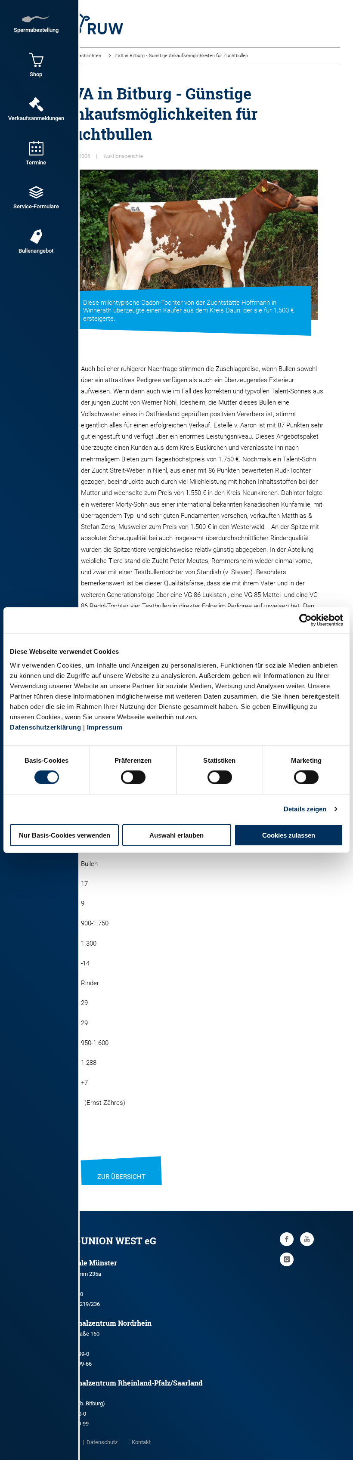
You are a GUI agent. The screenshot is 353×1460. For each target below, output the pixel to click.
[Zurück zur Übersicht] (121, 1166)
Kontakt (141, 1442)
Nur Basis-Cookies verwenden (64, 834)
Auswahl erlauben (176, 834)
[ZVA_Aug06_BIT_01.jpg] (191, 245)
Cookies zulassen (288, 834)
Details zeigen (305, 809)
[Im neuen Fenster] (287, 1239)
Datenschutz (102, 1442)
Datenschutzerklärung (45, 726)
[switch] (133, 777)
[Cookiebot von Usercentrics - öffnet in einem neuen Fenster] (305, 620)
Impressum (105, 726)
